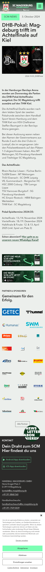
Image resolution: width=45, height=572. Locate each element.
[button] (41, 515)
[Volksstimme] (7, 411)
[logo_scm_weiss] (6, 6)
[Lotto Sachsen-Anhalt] (38, 361)
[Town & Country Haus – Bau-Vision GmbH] (22, 398)
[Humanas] (11, 325)
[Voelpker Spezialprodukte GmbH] (38, 398)
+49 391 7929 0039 (11, 508)
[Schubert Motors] (22, 386)
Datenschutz (24, 568)
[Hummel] (34, 311)
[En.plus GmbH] (38, 348)
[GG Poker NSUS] (22, 361)
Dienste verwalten (22, 540)
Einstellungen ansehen (22, 562)
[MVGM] (38, 373)
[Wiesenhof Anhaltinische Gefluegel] (22, 411)
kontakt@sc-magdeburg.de (14, 491)
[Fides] (7, 361)
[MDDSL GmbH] (22, 373)
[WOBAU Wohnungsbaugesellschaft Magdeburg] (38, 411)
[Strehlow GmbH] (7, 398)
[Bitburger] (22, 336)
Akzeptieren (22, 548)
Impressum (34, 568)
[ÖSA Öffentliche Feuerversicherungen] (7, 386)
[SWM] (34, 325)
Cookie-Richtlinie (13, 568)
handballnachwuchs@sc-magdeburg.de (20, 504)
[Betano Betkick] (7, 336)
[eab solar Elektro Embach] (7, 348)
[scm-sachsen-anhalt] (22, 7)
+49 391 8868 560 (10, 495)
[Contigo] (38, 336)
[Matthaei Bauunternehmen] (7, 373)
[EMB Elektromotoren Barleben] (22, 348)
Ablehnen (22, 555)
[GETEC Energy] (11, 311)
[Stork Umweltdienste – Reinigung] (38, 386)
